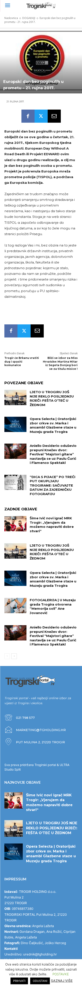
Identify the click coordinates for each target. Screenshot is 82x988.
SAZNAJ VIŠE (62, 981)
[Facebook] (28, 116)
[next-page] (14, 656)
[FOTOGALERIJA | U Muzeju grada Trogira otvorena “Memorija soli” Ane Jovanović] (15, 605)
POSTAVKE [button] (60, 974)
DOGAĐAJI (28, 18)
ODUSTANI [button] (40, 981)
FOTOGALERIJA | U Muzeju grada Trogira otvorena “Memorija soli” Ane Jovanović (53, 606)
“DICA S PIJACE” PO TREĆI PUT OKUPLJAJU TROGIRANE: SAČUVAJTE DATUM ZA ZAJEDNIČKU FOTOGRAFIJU (52, 485)
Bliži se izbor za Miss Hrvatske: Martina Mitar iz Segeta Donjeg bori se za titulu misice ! (60, 363)
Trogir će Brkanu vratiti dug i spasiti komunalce (21, 361)
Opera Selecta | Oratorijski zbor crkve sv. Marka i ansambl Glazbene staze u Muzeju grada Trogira (53, 425)
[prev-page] (7, 656)
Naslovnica (11, 18)
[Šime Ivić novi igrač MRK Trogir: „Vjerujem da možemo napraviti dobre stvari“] (15, 523)
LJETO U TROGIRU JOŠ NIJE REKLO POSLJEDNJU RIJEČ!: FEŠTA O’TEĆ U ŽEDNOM (52, 398)
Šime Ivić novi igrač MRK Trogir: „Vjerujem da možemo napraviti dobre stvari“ (52, 524)
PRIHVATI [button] (19, 981)
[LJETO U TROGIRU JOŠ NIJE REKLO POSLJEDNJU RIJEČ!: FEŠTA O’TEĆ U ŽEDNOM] (15, 397)
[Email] (54, 116)
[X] (41, 116)
